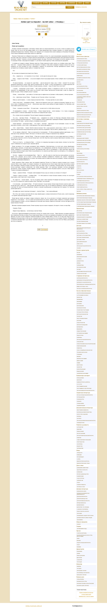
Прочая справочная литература (85, 395)
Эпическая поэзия (81, 273)
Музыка (79, 540)
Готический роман (82, 65)
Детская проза (81, 231)
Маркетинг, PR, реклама (83, 507)
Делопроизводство (82, 498)
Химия (78, 362)
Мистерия (79, 557)
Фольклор (79, 564)
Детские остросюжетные (84, 235)
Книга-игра (80, 243)
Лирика (79, 263)
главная (36, 3)
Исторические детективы (84, 127)
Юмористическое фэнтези (84, 114)
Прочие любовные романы (84, 204)
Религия (79, 437)
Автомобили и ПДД (82, 528)
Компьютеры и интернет (83, 375)
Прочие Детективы (82, 144)
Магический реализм (82, 163)
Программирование (82, 386)
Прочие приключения (82, 221)
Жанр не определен (82, 522)
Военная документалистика (84, 412)
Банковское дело (81, 491)
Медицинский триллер (83, 138)
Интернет (79, 379)
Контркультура (81, 161)
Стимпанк (79, 100)
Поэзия (79, 269)
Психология (80, 341)
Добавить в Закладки (81, 7)
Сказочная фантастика (83, 94)
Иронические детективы (83, 125)
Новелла (79, 165)
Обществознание (81, 331)
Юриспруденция (81, 369)
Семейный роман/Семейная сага (85, 178)
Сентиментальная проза (83, 180)
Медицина (79, 329)
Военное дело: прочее (83, 585)
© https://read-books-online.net (34, 606)
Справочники (80, 403)
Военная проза (81, 155)
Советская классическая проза (85, 182)
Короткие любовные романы (84, 197)
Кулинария (79, 471)
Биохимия (79, 301)
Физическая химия (82, 358)
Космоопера (80, 79)
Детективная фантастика (83, 67)
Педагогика (80, 335)
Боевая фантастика (82, 58)
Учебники (79, 354)
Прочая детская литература (84, 245)
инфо (87, 3)
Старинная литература (83, 275)
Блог (80, 3)
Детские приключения (83, 237)
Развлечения (80, 476)
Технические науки (82, 352)
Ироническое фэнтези (83, 71)
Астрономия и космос (82, 295)
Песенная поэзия (81, 267)
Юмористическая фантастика (84, 112)
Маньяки (79, 136)
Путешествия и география (84, 223)
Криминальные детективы (84, 131)
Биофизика (80, 299)
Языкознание (80, 371)
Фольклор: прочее (81, 574)
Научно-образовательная (84, 290)
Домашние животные (82, 467)
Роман (78, 174)
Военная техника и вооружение (85, 583)
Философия (80, 360)
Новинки (71, 3)
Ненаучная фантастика (83, 88)
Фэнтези (79, 108)
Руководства (80, 399)
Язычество (80, 446)
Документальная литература (85, 407)
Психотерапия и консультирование (86, 343)
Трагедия (79, 561)
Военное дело (80, 577)
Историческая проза (82, 157)
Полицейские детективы (83, 142)
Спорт (78, 482)
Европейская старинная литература (86, 284)
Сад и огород (80, 478)
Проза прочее (80, 170)
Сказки (79, 248)
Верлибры (79, 254)
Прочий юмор (80, 456)
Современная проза (82, 185)
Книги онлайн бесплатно (86, 592)
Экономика (80, 519)
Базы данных (80, 377)
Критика (79, 416)
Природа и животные (82, 219)
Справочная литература (83, 392)
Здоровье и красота (82, 469)
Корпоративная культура (83, 500)
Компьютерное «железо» (83, 382)
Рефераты (79, 348)
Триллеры (79, 146)
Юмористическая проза (83, 461)
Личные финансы (81, 502)
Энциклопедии (81, 405)
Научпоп (79, 418)
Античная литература (82, 278)
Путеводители (81, 397)
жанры (45, 3)
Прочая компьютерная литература (85, 390)
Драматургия (80, 260)
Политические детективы (84, 140)
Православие (80, 431)
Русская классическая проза (84, 176)
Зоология (79, 316)
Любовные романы (82, 193)
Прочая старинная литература (84, 288)
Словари (79, 401)
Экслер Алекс (86, 42)
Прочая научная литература (84, 339)
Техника (79, 526)
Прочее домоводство (83, 474)
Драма (78, 553)
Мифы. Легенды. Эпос (82, 286)
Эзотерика (79, 444)
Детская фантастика (82, 233)
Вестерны (79, 210)
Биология (79, 297)
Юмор (78, 450)
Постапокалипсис (81, 92)
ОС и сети (79, 384)
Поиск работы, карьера (83, 511)
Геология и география (83, 310)
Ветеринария (80, 305)
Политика (79, 337)
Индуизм (79, 429)
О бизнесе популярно (82, 509)
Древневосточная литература (84, 280)
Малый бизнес (80, 504)
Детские (79, 225)
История (79, 320)
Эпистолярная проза (82, 187)
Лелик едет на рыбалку (86, 38)
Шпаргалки (80, 364)
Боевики (79, 121)
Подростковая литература (84, 542)
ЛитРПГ (79, 82)
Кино (78, 538)
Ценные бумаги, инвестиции (84, 517)
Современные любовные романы (85, 206)
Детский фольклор (82, 241)
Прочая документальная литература (86, 420)
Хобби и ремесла (81, 484)
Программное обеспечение (84, 388)
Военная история (81, 307)
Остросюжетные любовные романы (86, 202)
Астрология (80, 427)
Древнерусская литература (84, 282)
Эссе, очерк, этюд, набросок (84, 189)
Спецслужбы (80, 579)
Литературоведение (82, 324)
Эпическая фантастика (83, 110)
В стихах (79, 258)
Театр (78, 544)
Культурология (81, 322)
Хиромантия (80, 448)
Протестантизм (81, 433)
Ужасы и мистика (81, 104)
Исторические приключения (84, 212)
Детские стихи (81, 239)
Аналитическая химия (82, 373)
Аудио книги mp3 (86, 594)
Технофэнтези (81, 102)
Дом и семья (80, 465)
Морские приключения (83, 215)
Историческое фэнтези (83, 73)
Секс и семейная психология (84, 350)
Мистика (79, 84)
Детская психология (82, 314)
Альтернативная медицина (84, 293)
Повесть (79, 168)
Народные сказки (81, 570)
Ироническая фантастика (83, 69)
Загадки (79, 568)
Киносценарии (81, 555)
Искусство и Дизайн (82, 414)
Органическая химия (82, 333)
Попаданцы (80, 90)
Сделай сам (80, 480)
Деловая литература (82, 489)
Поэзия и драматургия (83, 250)
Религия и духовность (83, 425)
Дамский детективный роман (85, 123)
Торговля (79, 513)
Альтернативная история (83, 116)
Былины (79, 566)
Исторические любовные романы (86, 195)
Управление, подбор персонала (85, 515)
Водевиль (79, 551)
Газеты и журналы (81, 533)
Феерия (79, 191)
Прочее (79, 531)
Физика (79, 356)
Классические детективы (84, 129)
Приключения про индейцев (84, 217)
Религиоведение (81, 345)
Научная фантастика (82, 86)
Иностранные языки (82, 318)
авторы (62, 3)
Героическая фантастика (83, 60)
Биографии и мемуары (82, 410)
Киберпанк (80, 75)
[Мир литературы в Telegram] (86, 51)
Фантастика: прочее (82, 106)
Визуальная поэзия (82, 256)
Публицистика (80, 422)
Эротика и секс (81, 486)
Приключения (80, 208)
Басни (78, 252)
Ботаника (79, 303)
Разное (79, 524)
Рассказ (79, 172)
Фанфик (79, 546)
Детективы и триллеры (83, 119)
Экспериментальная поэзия (84, 271)
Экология (79, 367)
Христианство (80, 441)
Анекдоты (79, 452)
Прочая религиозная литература (85, 435)
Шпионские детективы (83, 148)
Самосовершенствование (84, 439)
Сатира (78, 459)
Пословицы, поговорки (83, 572)
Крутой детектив (81, 134)
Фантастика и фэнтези (83, 56)
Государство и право (82, 312)
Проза (78, 151)
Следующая (44, 26)
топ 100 (53, 3)
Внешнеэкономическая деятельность (83, 494)
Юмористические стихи (83, 463)
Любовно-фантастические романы (86, 200)
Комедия (79, 454)
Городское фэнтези (82, 62)
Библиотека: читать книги (86, 596)
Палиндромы (80, 265)
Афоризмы (79, 153)
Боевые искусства (82, 581)
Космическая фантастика (83, 77)
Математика (80, 326)
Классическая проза (82, 159)
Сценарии (79, 559)
